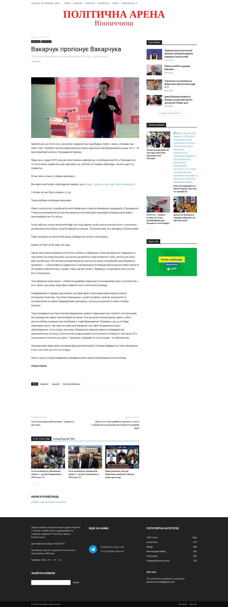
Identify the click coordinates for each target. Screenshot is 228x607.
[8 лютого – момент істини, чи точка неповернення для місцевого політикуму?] (158, 204)
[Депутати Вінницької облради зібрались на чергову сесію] (185, 204)
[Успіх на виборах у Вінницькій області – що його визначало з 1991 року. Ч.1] (85, 457)
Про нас (193, 604)
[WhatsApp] (56, 68)
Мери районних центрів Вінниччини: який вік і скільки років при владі (119, 474)
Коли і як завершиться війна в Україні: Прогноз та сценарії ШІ (185, 189)
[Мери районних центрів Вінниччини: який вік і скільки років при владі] (122, 457)
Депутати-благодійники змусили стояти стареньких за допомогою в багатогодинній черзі (115, 425)
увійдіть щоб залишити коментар (48, 502)
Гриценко (44, 384)
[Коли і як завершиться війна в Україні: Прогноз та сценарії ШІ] (185, 157)
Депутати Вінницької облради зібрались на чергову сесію (184, 218)
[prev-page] (33, 483)
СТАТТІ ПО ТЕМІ (41, 439)
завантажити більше (170, 113)
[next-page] (38, 483)
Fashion (78, 3)
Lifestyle (104, 3)
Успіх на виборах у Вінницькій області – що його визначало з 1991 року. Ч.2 (46, 474)
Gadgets (90, 3)
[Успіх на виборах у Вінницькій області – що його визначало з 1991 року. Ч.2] (48, 457)
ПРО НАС (151, 572)
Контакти (183, 604)
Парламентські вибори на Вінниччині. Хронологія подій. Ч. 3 (180, 84)
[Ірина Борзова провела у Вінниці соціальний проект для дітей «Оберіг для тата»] (154, 100)
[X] (41, 68)
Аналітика (36, 41)
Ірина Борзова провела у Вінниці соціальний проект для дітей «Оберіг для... (179, 99)
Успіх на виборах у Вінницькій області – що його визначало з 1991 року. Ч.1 (83, 474)
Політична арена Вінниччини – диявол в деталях (52, 423)
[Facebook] (34, 68)
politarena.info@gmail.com (161, 581)
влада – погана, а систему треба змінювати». (110, 184)
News (68, 3)
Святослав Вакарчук (71, 384)
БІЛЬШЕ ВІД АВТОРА (64, 439)
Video (115, 3)
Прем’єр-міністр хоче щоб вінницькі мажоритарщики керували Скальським (179, 53)
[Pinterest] (48, 68)
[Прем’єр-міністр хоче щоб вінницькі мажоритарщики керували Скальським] (154, 54)
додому (34, 37)
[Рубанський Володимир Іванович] (154, 70)
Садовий (55, 384)
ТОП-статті (46, 41)
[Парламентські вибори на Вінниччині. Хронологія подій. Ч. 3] (154, 84)
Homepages (128, 3)
